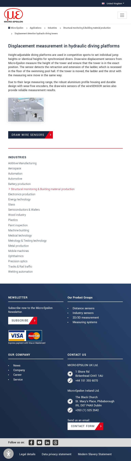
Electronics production (21, 194)
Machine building (18, 230)
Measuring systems (85, 322)
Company (19, 370)
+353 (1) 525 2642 (87, 410)
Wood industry (17, 215)
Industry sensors (83, 313)
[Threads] (55, 442)
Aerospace (14, 168)
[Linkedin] (47, 442)
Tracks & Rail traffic (20, 267)
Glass (11, 205)
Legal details (27, 454)
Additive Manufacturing (22, 163)
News (16, 365)
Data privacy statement (56, 454)
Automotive (15, 179)
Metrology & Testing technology (27, 241)
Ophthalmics (16, 256)
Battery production (19, 184)
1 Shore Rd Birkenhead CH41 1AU (89, 374)
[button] (8, 453)
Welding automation (20, 272)
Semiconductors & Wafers (24, 210)
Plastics (13, 220)
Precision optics (17, 261)
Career (17, 375)
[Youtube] (39, 442)
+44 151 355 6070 (86, 381)
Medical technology (20, 236)
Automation (15, 174)
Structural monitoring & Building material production (43, 189)
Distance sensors (83, 308)
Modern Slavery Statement (95, 454)
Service (18, 379)
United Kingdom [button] (114, 3)
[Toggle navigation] (122, 15)
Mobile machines (18, 251)
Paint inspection (18, 225)
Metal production (18, 246)
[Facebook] (31, 442)
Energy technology (19, 199)
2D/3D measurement (86, 317)
